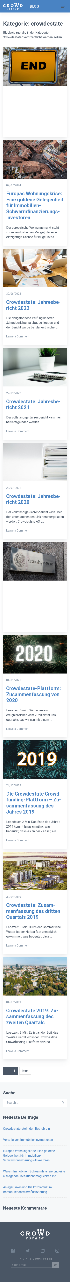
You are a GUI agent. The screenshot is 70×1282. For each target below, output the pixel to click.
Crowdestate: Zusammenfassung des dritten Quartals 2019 (33, 911)
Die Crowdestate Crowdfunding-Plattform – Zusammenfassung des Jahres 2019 (33, 803)
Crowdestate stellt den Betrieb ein (26, 1128)
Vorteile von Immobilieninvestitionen (28, 1140)
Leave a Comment (17, 336)
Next (25, 1070)
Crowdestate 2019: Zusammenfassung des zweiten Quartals (32, 1017)
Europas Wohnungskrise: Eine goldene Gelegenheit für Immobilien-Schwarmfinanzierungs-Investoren (35, 205)
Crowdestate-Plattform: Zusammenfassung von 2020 (33, 694)
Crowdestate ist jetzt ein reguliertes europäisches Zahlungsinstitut (34, 608)
